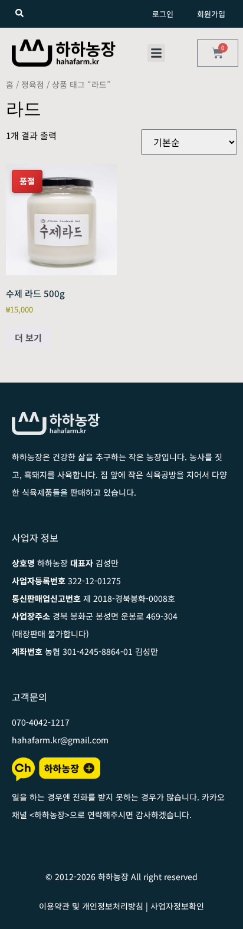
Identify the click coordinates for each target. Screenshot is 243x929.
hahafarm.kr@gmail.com (60, 740)
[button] (156, 53)
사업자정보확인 (177, 906)
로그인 (162, 13)
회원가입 (211, 13)
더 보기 (28, 337)
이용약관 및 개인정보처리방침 (91, 906)
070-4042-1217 (41, 722)
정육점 (32, 84)
